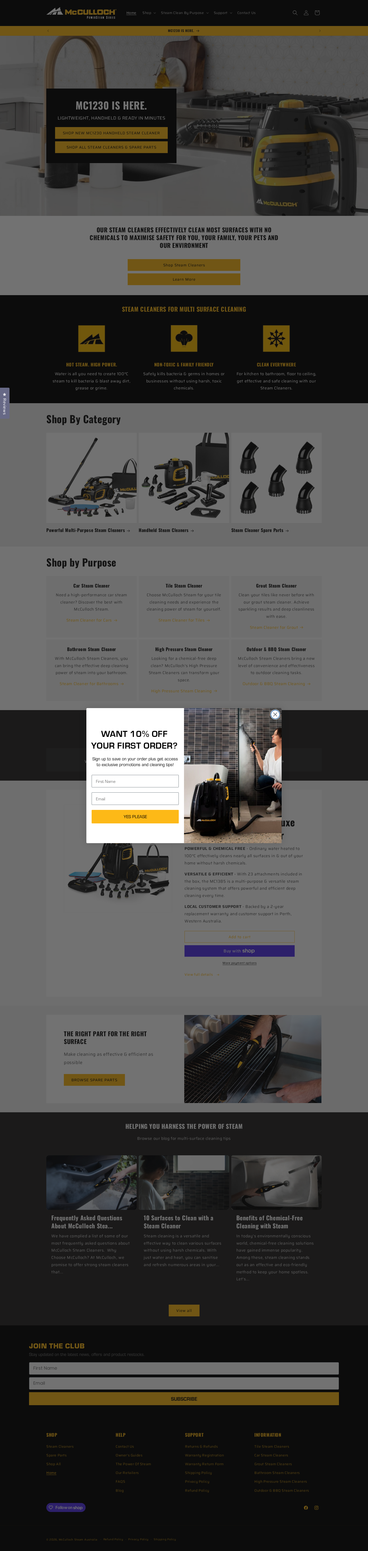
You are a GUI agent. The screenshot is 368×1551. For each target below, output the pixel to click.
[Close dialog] (275, 714)
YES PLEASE (135, 816)
